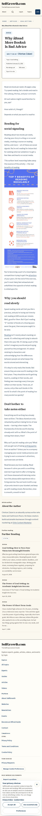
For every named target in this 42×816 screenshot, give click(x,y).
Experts (4, 670)
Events (4, 716)
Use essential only (30, 805)
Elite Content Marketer (22, 522)
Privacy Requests (8, 763)
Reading (7, 335)
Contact (5, 728)
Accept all (11, 805)
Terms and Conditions (10, 746)
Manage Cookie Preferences (13, 769)
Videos (4, 688)
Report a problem (9, 779)
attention (33, 275)
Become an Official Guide (11, 722)
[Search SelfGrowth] (12, 11)
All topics (5, 664)
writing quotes (31, 446)
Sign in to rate (10, 71)
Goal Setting (26, 21)
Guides (4, 676)
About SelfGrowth (8, 698)
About (4, 12)
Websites (5, 704)
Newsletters (6, 710)
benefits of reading (11, 167)
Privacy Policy (7, 740)
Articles (13, 21)
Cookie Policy (7, 752)
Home (4, 21)
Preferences (21, 811)
